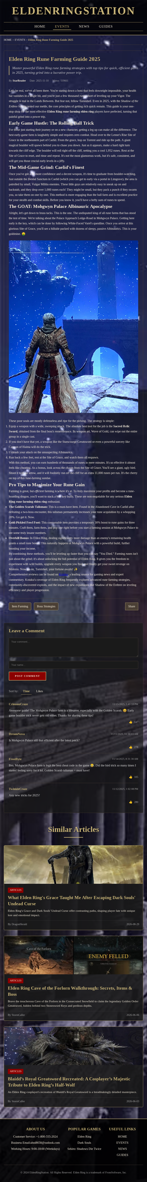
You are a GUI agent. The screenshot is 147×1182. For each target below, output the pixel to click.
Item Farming (20, 606)
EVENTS (62, 26)
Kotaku (63, 574)
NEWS (84, 26)
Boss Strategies (46, 606)
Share (131, 606)
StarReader (19, 81)
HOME (39, 26)
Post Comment (27, 676)
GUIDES (106, 26)
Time (26, 691)
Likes (39, 691)
